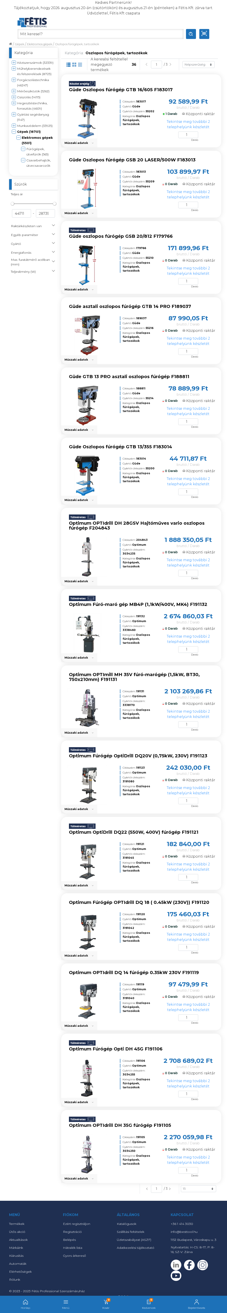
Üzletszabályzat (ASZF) (134, 1240)
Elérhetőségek (20, 1272)
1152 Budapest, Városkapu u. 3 (193, 1240)
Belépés (69, 1240)
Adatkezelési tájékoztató (135, 1248)
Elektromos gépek (39, 44)
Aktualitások (18, 1240)
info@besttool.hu (184, 1232)
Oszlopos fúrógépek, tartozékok (77, 44)
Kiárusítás (16, 1256)
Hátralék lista (72, 1248)
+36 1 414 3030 (182, 1224)
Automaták (17, 1264)
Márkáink (16, 1248)
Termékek (16, 1224)
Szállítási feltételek (130, 1232)
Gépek (19, 44)
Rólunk (14, 1280)
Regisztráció (72, 1232)
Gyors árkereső (74, 1256)
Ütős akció (17, 1232)
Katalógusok (126, 1224)
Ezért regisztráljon (76, 1224)
